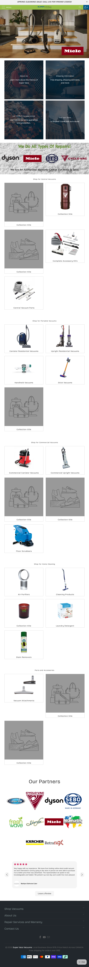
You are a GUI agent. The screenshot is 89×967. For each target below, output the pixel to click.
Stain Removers (24, 645)
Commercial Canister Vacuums (24, 460)
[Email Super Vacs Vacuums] (48, 937)
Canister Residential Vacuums (24, 339)
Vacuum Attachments (24, 688)
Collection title (24, 205)
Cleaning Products (65, 582)
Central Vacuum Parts (24, 293)
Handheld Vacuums (24, 370)
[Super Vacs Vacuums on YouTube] (44, 937)
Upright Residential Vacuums (65, 339)
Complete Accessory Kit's (65, 246)
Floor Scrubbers (24, 539)
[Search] (81, 7)
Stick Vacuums (65, 370)
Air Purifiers (24, 582)
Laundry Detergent (65, 613)
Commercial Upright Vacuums (65, 460)
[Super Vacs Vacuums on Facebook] (40, 937)
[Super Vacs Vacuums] (44, 7)
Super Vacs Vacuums (22, 947)
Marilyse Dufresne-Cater (29, 883)
